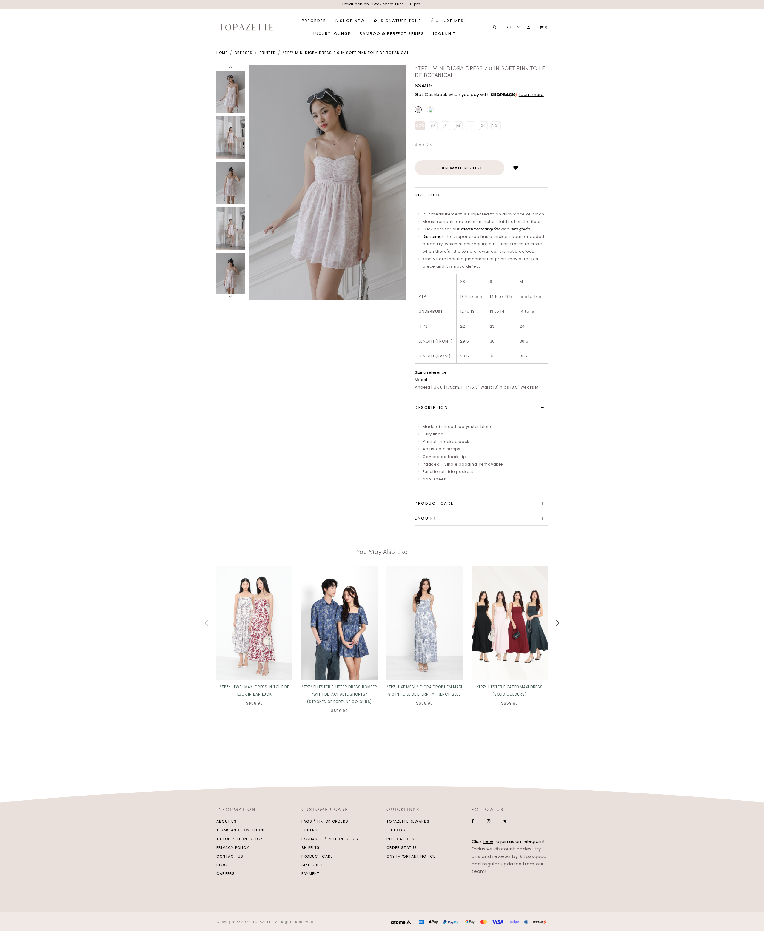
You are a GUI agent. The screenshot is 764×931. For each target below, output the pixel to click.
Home (222, 52)
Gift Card (397, 830)
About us (226, 821)
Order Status (401, 847)
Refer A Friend (402, 838)
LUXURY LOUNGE (332, 33)
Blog (221, 864)
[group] (230, 91)
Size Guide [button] (429, 195)
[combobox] (512, 27)
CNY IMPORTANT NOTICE (410, 856)
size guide (520, 229)
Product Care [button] (434, 503)
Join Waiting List (459, 168)
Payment (310, 873)
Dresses (243, 52)
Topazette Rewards (407, 821)
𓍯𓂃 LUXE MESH (448, 21)
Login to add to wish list (515, 167)
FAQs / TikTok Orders (324, 821)
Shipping (310, 847)
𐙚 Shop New (350, 21)
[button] (230, 68)
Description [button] (431, 407)
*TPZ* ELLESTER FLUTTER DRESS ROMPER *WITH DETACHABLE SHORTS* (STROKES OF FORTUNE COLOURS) (339, 694)
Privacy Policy (232, 847)
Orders (309, 830)
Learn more (531, 94)
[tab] (481, 195)
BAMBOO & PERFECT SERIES (392, 33)
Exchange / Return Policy (330, 838)
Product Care (317, 856)
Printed (268, 52)
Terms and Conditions (241, 830)
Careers (225, 873)
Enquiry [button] (425, 518)
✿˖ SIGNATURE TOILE (397, 21)
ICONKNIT (444, 33)
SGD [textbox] (510, 27)
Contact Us (229, 856)
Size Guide (312, 864)
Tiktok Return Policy (239, 838)
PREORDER (314, 21)
